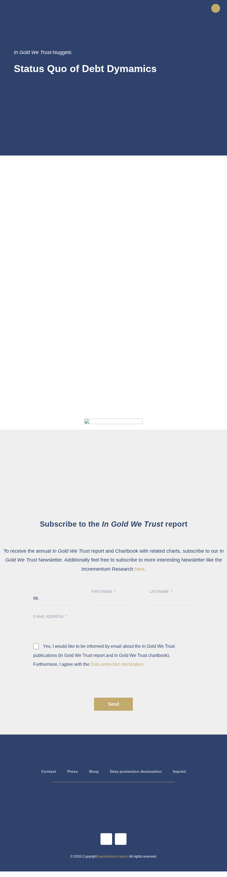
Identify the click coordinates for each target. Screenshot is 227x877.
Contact (48, 771)
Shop (94, 771)
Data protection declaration (117, 664)
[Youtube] (106, 839)
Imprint (179, 771)
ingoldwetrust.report (113, 856)
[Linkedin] (121, 839)
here (140, 569)
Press (72, 771)
